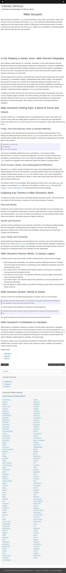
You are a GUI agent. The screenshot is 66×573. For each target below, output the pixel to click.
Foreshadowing (7, 465)
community (21, 244)
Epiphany (5, 451)
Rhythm (4, 533)
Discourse (5, 447)
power (25, 98)
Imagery (4, 476)
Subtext (35, 540)
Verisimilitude (6, 560)
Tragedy (35, 553)
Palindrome (37, 503)
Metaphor (36, 490)
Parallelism (5, 508)
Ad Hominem (6, 400)
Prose (35, 524)
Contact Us (38, 570)
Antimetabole (6, 415)
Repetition (36, 528)
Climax (4, 433)
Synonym (36, 546)
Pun (34, 526)
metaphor (10, 188)
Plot (3, 517)
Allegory (4, 402)
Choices (7, 358)
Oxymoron (5, 503)
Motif (34, 494)
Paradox (36, 506)
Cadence (36, 427)
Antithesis (36, 415)
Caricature (5, 429)
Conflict (35, 436)
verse (2, 160)
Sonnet (35, 537)
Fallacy (35, 461)
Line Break (36, 485)
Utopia (35, 558)
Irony (34, 481)
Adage (35, 400)
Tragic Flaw (37, 555)
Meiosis (35, 488)
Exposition (36, 458)
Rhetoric (5, 530)
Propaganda (6, 524)
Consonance (37, 438)
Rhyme (35, 530)
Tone (3, 553)
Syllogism (36, 542)
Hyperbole (5, 474)
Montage (36, 492)
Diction (4, 445)
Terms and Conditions (56, 570)
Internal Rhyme (7, 481)
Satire (4, 535)
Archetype (5, 422)
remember (39, 300)
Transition (5, 558)
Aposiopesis (37, 418)
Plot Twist (36, 517)
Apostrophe (6, 420)
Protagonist (6, 526)
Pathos (4, 512)
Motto (4, 497)
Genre (4, 467)
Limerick (5, 485)
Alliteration (36, 402)
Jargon (4, 483)
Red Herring (6, 528)
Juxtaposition (37, 483)
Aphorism (5, 418)
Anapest (36, 409)
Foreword (36, 465)
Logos (4, 488)
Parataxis (36, 508)
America (26, 174)
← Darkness (5, 364)
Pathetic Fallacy (38, 510)
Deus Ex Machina (39, 440)
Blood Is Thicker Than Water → (56, 364)
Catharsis (36, 429)
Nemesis (5, 499)
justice (30, 27)
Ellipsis (35, 449)
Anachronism (6, 406)
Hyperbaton (37, 472)
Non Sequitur (37, 499)
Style (3, 540)
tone (19, 185)
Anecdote (36, 411)
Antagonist (5, 413)
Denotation (5, 440)
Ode (3, 501)
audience (48, 185)
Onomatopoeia (38, 501)
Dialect (4, 442)
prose (10, 169)
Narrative (36, 497)
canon (63, 330)
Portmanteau (37, 521)
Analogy (4, 409)
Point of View (6, 521)
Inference (5, 479)
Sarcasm (36, 533)
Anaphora (5, 411)
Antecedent (37, 413)
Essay (4, 454)
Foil (34, 463)
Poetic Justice (37, 519)
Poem (35, 135)
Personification (38, 515)
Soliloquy (5, 537)
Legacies (7, 356)
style (14, 117)
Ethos (35, 454)
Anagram (36, 406)
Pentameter (37, 512)
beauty (32, 89)
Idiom (35, 474)
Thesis (35, 551)
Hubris (4, 472)
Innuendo (36, 479)
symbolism (19, 188)
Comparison (6, 436)
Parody (4, 510)
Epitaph (35, 451)
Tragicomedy (6, 555)
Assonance (5, 424)
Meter (4, 492)
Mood (4, 494)
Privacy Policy (45, 570)
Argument (36, 422)
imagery (3, 188)
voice (20, 19)
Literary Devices (12, 6)
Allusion (4, 404)
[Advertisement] (33, 43)
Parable (4, 506)
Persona (5, 515)
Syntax (4, 549)
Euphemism (37, 456)
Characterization (7, 431)
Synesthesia (6, 546)
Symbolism (5, 544)
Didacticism (37, 445)
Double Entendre (7, 449)
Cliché (35, 431)
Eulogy (4, 456)
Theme (4, 551)
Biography (36, 424)
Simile (35, 535)
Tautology (36, 549)
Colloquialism (37, 433)
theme (16, 73)
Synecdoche (37, 544)
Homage (36, 470)
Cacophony (6, 427)
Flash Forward (7, 463)
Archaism (36, 420)
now (10, 79)
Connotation (6, 438)
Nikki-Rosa (8, 353)
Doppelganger (37, 447)
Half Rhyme (6, 470)
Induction (36, 476)
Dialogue (36, 442)
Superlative (5, 542)
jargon (58, 183)
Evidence (5, 458)
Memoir (4, 490)
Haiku (35, 467)
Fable (4, 461)
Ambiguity (36, 404)
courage (31, 22)
